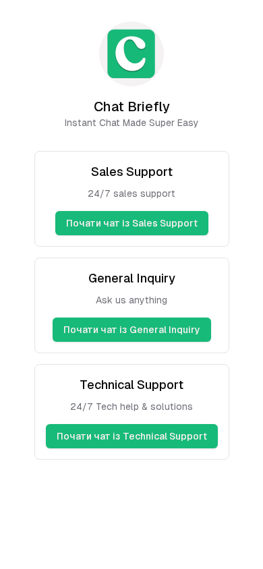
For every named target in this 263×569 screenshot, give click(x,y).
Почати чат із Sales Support (132, 223)
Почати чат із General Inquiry (131, 329)
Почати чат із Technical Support (132, 436)
